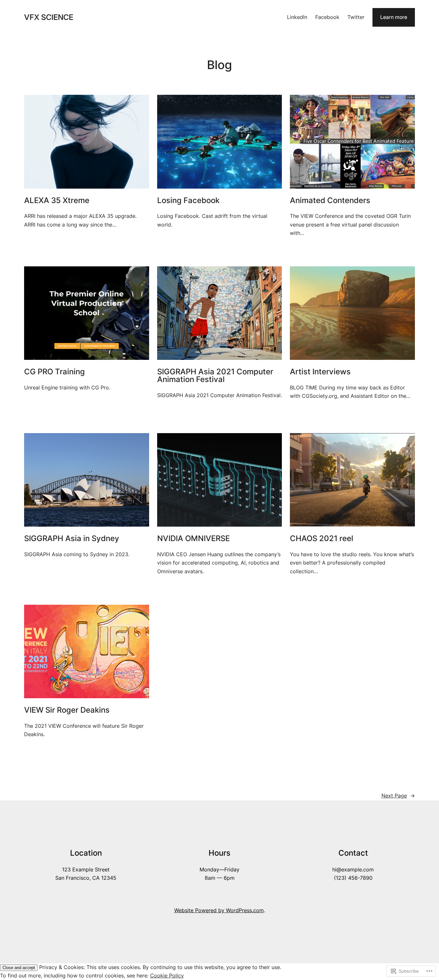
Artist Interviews (320, 372)
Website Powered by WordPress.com (219, 910)
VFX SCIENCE (48, 17)
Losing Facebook (188, 200)
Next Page (398, 796)
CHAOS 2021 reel (321, 538)
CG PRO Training (54, 372)
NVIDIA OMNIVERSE (193, 538)
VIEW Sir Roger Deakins (67, 710)
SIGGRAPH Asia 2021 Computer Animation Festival (215, 375)
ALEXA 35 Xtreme (56, 200)
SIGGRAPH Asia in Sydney (71, 538)
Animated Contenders (330, 200)
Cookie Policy (167, 976)
